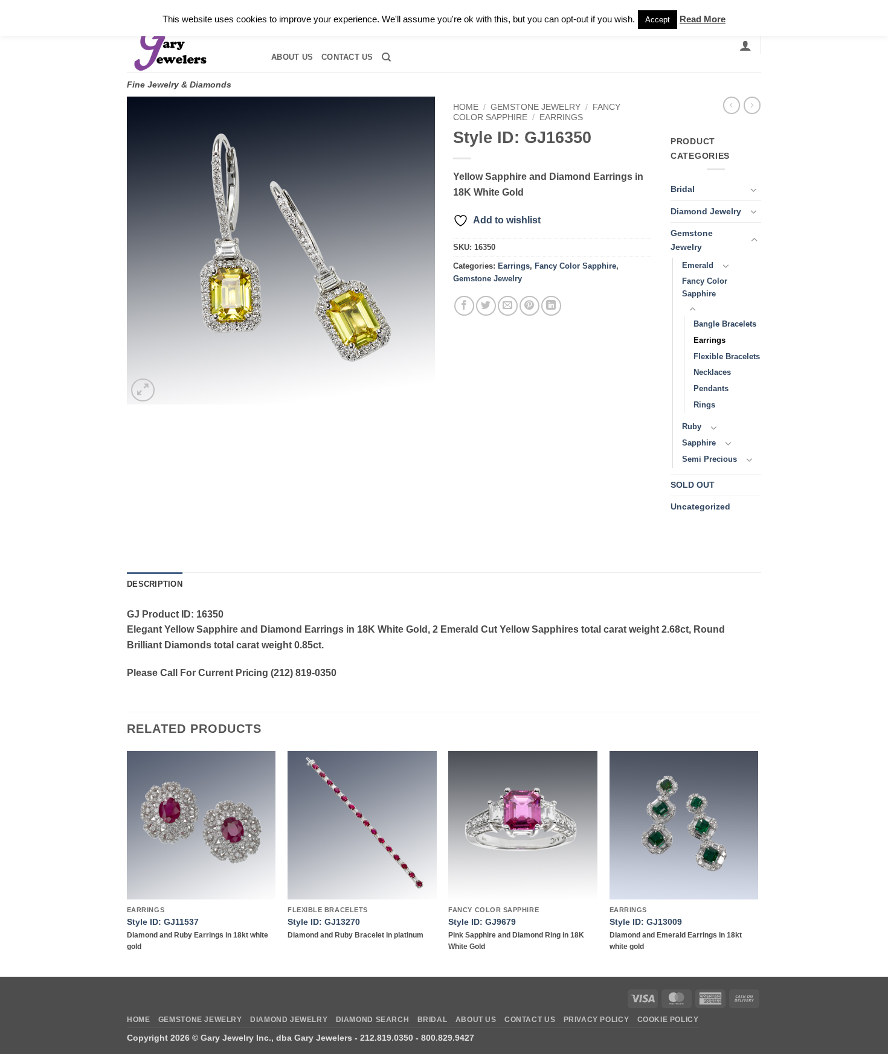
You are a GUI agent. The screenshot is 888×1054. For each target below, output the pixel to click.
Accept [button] (657, 19)
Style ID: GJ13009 (646, 922)
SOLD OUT (693, 485)
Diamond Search (373, 1019)
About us (292, 57)
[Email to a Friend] (508, 306)
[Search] (386, 57)
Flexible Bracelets (726, 356)
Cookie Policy (668, 1019)
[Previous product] (752, 105)
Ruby (691, 426)
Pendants (711, 388)
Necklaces (712, 372)
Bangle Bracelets (724, 323)
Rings (704, 404)
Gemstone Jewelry (536, 107)
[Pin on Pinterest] (529, 306)
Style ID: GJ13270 (324, 922)
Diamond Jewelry (706, 211)
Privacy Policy (596, 1019)
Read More (703, 19)
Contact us (347, 57)
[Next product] (731, 105)
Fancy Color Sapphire (575, 265)
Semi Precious (709, 459)
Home (465, 107)
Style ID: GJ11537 (163, 922)
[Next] (757, 863)
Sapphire (699, 442)
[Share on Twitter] (486, 306)
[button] (745, 45)
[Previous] (127, 863)
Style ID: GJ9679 (482, 922)
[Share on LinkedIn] (551, 306)
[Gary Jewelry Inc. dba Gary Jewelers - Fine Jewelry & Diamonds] (188, 45)
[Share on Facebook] (464, 306)
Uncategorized (700, 506)
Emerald (697, 265)
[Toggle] (754, 189)
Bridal (683, 189)
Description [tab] (154, 584)
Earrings (561, 117)
